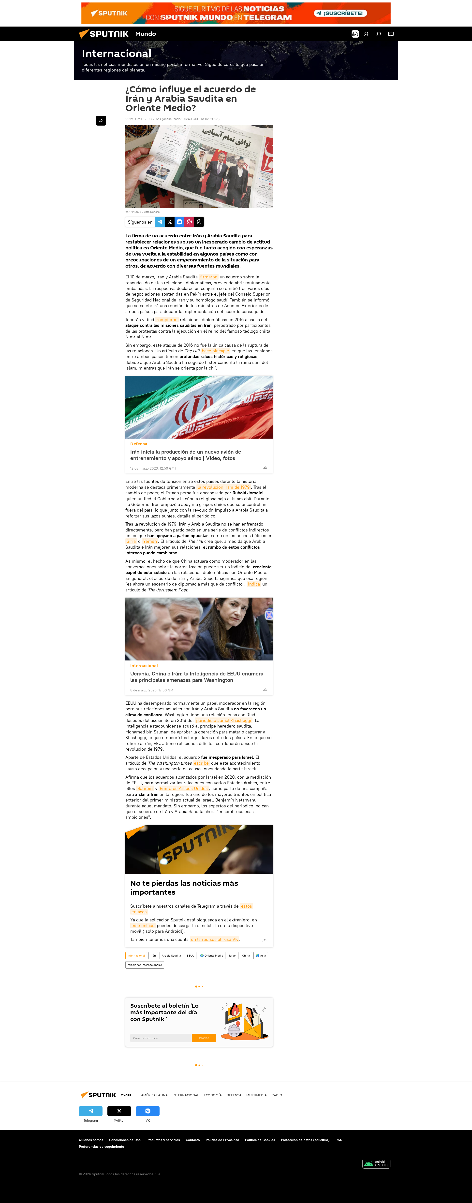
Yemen (150, 541)
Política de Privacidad (222, 1140)
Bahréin (145, 788)
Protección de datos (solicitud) (305, 1140)
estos (246, 906)
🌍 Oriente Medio (211, 955)
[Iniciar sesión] (366, 34)
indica (254, 584)
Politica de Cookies (260, 1140)
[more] (265, 468)
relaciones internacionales (145, 965)
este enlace (143, 925)
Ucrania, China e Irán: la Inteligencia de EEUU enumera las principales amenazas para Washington (196, 676)
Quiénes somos (91, 1140)
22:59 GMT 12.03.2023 (143, 119)
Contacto (193, 1140)
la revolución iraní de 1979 (224, 487)
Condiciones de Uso (125, 1140)
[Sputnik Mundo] (105, 40)
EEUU (190, 955)
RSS (339, 1140)
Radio (277, 1095)
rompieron (167, 319)
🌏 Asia (261, 955)
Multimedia (256, 1095)
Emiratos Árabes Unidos (184, 788)
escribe (201, 763)
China (246, 955)
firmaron (208, 277)
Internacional (144, 666)
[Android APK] (376, 1164)
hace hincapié (215, 351)
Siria (131, 541)
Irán (153, 955)
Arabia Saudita (171, 955)
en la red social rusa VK (214, 939)
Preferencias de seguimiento (101, 1146)
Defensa (138, 444)
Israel (232, 955)
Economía (213, 1095)
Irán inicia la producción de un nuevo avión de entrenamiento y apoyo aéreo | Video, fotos (185, 454)
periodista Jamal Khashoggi (223, 720)
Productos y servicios (163, 1140)
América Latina (154, 1095)
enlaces (139, 912)
